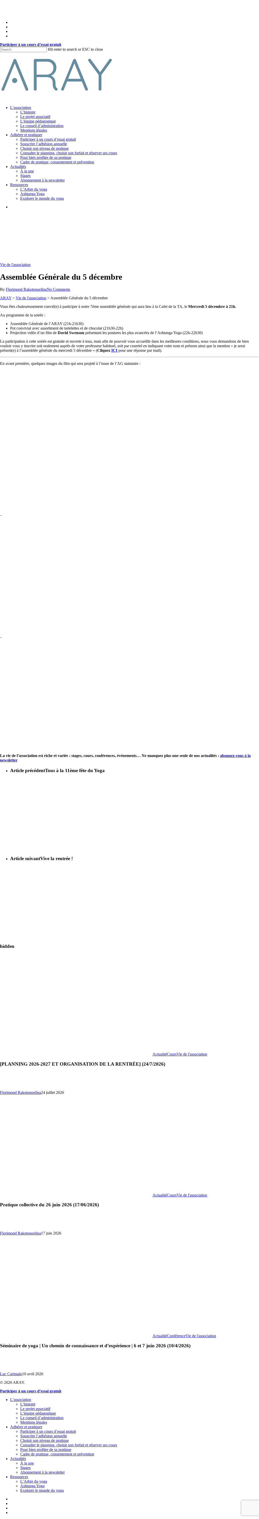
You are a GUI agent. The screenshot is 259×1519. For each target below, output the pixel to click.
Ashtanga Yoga (32, 1486)
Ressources (19, 1477)
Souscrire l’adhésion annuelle (43, 1436)
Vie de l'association (15, 264)
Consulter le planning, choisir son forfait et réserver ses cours (68, 1445)
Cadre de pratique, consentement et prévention (57, 1454)
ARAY (5, 298)
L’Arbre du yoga (33, 1481)
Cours (172, 1054)
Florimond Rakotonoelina (26, 289)
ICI (114, 350)
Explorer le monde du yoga (42, 1490)
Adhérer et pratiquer (26, 1427)
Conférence (176, 1336)
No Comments (58, 289)
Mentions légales (33, 1422)
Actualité (160, 1054)
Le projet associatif (35, 1409)
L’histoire (27, 1404)
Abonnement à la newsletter (42, 1472)
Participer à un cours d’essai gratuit (48, 1431)
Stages (25, 1468)
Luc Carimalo (11, 1374)
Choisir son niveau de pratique (44, 1440)
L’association (20, 1399)
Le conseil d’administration (41, 1418)
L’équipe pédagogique (38, 1413)
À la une (27, 1463)
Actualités (18, 1458)
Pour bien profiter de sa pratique (45, 1449)
